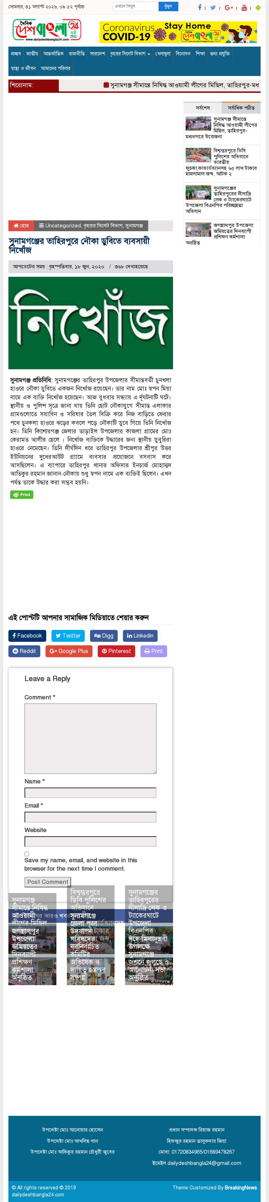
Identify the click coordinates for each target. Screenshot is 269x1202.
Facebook (29, 635)
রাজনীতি (77, 54)
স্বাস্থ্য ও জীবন (23, 68)
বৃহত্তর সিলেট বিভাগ (128, 54)
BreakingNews (241, 1188)
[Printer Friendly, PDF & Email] (21, 494)
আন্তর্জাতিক (53, 54)
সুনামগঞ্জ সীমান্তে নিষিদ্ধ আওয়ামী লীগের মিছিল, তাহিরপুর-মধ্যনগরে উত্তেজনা (30, 923)
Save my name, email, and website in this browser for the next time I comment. (81, 864)
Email (34, 805)
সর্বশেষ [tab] (203, 108)
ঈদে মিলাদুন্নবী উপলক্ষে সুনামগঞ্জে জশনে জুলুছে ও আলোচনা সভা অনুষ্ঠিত (149, 958)
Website (36, 830)
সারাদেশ (97, 54)
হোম (24, 225)
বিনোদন (183, 54)
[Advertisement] (90, 159)
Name (35, 781)
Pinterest (119, 651)
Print (156, 651)
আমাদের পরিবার (55, 68)
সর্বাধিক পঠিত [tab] (241, 108)
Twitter (71, 635)
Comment (40, 697)
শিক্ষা (200, 54)
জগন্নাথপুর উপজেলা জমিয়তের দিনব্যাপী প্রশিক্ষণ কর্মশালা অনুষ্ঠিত (25, 954)
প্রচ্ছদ (16, 54)
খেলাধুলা (163, 54)
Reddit (27, 651)
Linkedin (142, 635)
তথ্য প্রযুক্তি (220, 54)
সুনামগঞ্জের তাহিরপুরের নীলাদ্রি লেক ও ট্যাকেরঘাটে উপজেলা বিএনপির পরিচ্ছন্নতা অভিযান (148, 919)
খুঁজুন (168, 6)
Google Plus (72, 651)
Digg (107, 635)
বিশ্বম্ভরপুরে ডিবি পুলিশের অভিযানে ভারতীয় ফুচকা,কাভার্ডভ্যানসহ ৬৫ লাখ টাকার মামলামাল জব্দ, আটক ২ (221, 162)
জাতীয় (32, 54)
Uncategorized (63, 225)
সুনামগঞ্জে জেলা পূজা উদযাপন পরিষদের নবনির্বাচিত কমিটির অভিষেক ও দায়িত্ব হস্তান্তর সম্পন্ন (88, 947)
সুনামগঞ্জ (134, 225)
